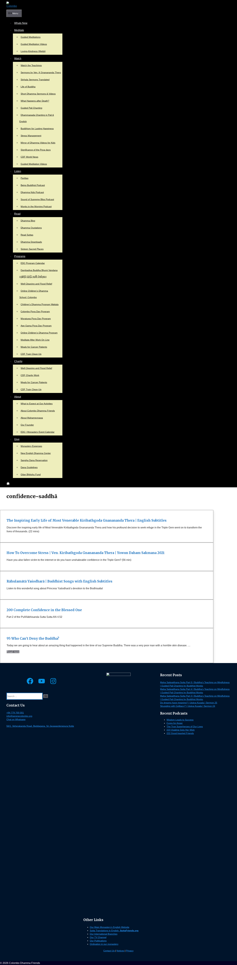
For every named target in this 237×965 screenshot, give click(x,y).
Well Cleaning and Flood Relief (36, 283)
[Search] (45, 696)
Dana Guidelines (29, 467)
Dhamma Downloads (31, 242)
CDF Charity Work (30, 375)
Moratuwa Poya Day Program (36, 318)
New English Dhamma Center (36, 453)
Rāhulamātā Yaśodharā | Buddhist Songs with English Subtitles (59, 581)
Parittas (24, 178)
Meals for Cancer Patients (34, 347)
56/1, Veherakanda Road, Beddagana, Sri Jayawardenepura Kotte (40, 726)
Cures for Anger (175, 723)
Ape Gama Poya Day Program (36, 325)
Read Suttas (27, 235)
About (17, 396)
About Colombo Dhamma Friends (38, 410)
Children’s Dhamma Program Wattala (40, 304)
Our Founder (27, 425)
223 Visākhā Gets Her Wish (181, 730)
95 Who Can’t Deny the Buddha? (33, 638)
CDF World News (29, 157)
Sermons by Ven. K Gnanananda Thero (41, 72)
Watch (17, 58)
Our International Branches (103, 934)
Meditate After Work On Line (35, 340)
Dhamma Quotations (31, 227)
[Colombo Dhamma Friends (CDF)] (11, 5)
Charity (18, 361)
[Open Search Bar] (13, 484)
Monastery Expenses (31, 446)
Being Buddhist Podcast (33, 185)
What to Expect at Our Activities (37, 403)
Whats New (20, 23)
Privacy (129, 950)
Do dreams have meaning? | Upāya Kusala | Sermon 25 (188, 702)
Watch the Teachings (31, 65)
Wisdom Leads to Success (180, 719)
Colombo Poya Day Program (35, 311)
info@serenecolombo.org (19, 716)
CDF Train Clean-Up (31, 354)
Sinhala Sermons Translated (35, 79)
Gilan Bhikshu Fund (31, 474)
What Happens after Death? (35, 101)
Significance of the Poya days (36, 149)
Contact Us (109, 950)
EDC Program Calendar (33, 263)
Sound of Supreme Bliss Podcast (37, 199)
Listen (17, 171)
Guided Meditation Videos (34, 44)
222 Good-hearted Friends (180, 733)
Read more (13, 651)
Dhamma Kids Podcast (32, 192)
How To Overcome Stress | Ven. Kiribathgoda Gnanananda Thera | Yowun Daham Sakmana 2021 (86, 553)
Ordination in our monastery (104, 944)
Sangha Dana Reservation (34, 460)
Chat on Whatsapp (15, 719)
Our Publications (98, 940)
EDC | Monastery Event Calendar (37, 432)
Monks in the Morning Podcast (36, 206)
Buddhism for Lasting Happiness (37, 128)
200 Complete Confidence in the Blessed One (44, 610)
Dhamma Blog (28, 220)
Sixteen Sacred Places (32, 249)
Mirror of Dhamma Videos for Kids (38, 142)
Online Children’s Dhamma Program (39, 332)
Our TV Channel (98, 937)
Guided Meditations (30, 37)
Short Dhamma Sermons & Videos (38, 93)
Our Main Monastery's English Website (109, 927)
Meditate (19, 30)
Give (17, 439)
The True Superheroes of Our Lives (185, 726)
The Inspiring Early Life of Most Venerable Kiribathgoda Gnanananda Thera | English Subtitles (87, 520)
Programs (19, 256)
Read (17, 213)
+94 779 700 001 (15, 712)
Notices (120, 950)
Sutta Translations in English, (114, 930)
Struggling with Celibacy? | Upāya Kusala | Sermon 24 (187, 706)
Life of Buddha (28, 86)
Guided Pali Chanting (31, 108)
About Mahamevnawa (32, 417)
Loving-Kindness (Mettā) (33, 51)
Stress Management (31, 135)
